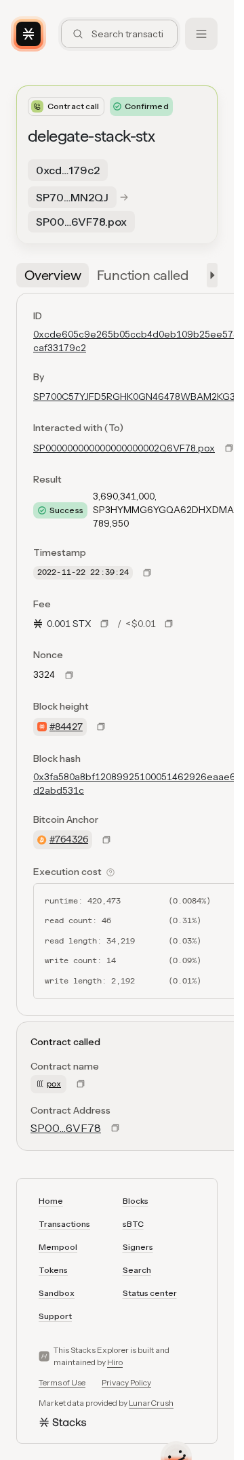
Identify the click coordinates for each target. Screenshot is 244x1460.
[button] (209, 275)
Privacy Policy (126, 1382)
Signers (138, 1247)
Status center (150, 1293)
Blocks (135, 1201)
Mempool (58, 1247)
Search (137, 1270)
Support (55, 1316)
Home (51, 1201)
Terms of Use (62, 1382)
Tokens (53, 1270)
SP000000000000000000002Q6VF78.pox (124, 448)
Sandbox (57, 1293)
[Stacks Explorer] (28, 34)
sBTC (133, 1224)
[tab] (52, 275)
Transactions (64, 1224)
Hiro (115, 1362)
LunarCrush (151, 1403)
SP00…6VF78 (65, 1128)
